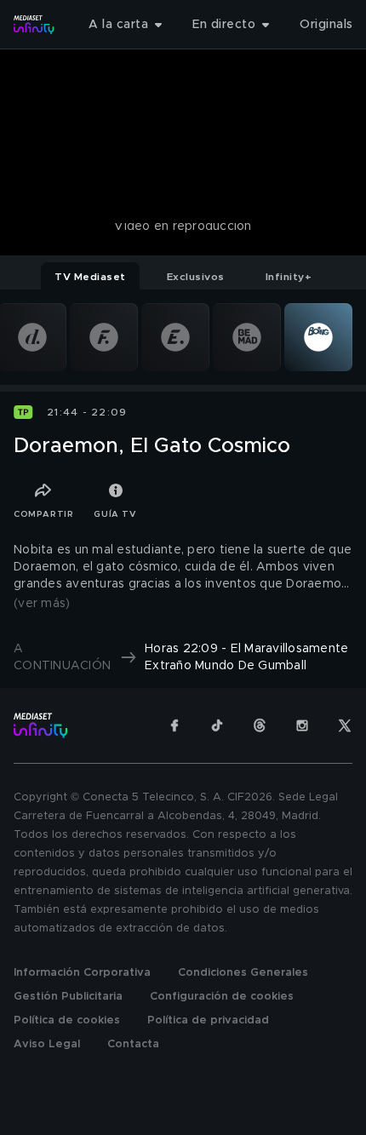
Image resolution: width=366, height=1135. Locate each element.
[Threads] (259, 725)
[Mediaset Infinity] (34, 24)
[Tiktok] (217, 725)
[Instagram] (302, 725)
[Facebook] (174, 725)
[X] (344, 725)
